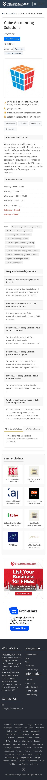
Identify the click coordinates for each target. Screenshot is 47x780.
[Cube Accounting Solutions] (23, 78)
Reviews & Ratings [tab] (14, 429)
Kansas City (9, 754)
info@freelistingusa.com (12, 708)
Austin (25, 731)
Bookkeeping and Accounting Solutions (26, 227)
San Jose (17, 731)
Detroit (17, 741)
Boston (37, 741)
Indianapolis (24, 734)
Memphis (6, 744)
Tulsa (42, 761)
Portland (25, 744)
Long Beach (21, 754)
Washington (27, 741)
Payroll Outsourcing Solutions (17, 258)
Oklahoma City (37, 744)
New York (8, 724)
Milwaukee (38, 747)
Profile (24, 123)
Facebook (11, 123)
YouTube (11, 129)
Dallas (9, 731)
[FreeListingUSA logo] (15, 4)
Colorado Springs (12, 757)
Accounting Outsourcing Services (19, 235)
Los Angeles (18, 724)
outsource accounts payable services (20, 247)
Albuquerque (9, 751)
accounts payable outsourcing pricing (20, 243)
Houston (38, 724)
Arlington (34, 764)
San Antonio (29, 728)
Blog (27, 658)
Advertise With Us (33, 687)
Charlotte (20, 737)
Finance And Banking (14, 53)
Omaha (6, 761)
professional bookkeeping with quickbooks (22, 255)
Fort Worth (9, 737)
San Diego (40, 728)
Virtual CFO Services (14, 262)
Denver (37, 737)
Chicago (29, 724)
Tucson (19, 751)
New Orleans (23, 764)
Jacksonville (35, 731)
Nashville (16, 744)
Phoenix (18, 728)
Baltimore (17, 747)
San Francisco (11, 734)
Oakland (22, 761)
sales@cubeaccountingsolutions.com (23, 116)
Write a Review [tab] (34, 429)
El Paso (8, 741)
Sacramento (37, 751)
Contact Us (30, 683)
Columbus (36, 734)
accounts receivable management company (22, 251)
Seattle (29, 737)
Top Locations (31, 654)
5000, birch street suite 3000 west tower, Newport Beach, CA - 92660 (22, 103)
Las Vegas (7, 747)
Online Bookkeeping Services (17, 239)
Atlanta (38, 754)
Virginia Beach (26, 757)
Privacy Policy (31, 694)
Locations (29, 665)
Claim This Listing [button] (12, 39)
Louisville (27, 747)
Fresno (27, 751)
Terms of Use (31, 691)
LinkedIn (36, 123)
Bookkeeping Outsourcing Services (19, 231)
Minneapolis (32, 761)
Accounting (11, 13)
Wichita (12, 764)
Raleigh (37, 757)
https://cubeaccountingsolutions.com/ (24, 112)
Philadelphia (8, 728)
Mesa (30, 754)
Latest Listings (31, 669)
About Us (29, 679)
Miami (13, 761)
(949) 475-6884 (14, 108)
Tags (27, 662)
